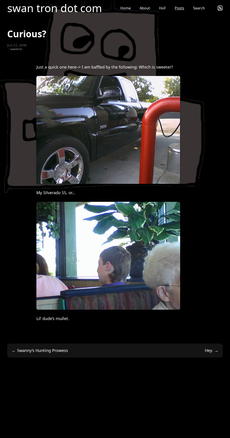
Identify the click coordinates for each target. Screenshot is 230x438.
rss (220, 8)
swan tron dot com (54, 8)
